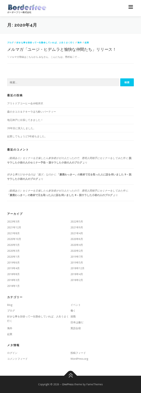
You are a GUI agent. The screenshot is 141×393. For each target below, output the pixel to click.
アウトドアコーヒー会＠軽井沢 (25, 103)
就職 (73, 316)
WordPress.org (79, 358)
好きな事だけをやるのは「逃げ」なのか (30, 174)
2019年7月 (76, 256)
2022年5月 (76, 221)
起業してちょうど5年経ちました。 (27, 136)
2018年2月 (76, 280)
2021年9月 (76, 227)
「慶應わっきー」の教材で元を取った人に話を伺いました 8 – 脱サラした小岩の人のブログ (60, 195)
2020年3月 (13, 250)
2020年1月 (13, 256)
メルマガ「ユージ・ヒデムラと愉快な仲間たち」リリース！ (61, 49)
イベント (75, 305)
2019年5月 (76, 262)
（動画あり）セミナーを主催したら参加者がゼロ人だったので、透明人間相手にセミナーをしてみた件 (66, 158)
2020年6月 (76, 239)
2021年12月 (14, 227)
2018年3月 (13, 280)
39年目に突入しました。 (21, 128)
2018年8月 (13, 274)
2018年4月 (76, 274)
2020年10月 (14, 239)
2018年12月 (77, 268)
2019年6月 (13, 262)
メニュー (130, 6)
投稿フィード (78, 353)
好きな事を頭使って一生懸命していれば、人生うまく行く (46, 42)
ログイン (12, 353)
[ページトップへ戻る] (70, 375)
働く (73, 310)
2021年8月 (13, 233)
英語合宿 (75, 328)
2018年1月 (13, 286)
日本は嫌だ (76, 322)
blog (9, 305)
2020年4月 (76, 245)
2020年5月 (13, 245)
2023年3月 (13, 221)
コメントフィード (17, 358)
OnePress (68, 384)
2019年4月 (13, 268)
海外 (79, 42)
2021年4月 (76, 233)
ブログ (10, 42)
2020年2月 (76, 250)
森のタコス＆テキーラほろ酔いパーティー (31, 111)
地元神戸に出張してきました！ (25, 120)
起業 (87, 42)
